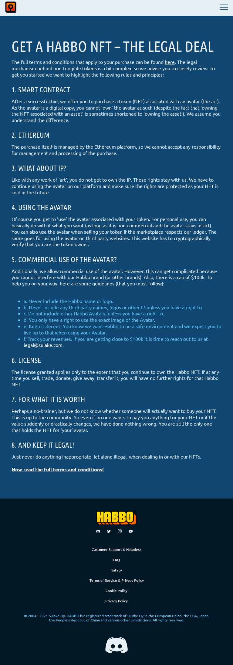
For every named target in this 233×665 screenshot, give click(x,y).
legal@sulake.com (43, 345)
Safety (116, 570)
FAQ (116, 560)
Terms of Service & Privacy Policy (116, 580)
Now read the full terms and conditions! (58, 469)
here (170, 62)
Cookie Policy (116, 590)
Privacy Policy (116, 601)
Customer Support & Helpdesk (116, 549)
